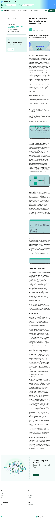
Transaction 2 (44, 121)
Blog (2, 493)
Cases (18, 10)
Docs (2, 504)
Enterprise (3, 499)
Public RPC (3, 506)
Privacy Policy (30, 504)
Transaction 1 (37, 121)
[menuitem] (12, 10)
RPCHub (2, 509)
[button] (36, 10)
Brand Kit (29, 497)
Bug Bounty (30, 495)
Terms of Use (30, 506)
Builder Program (31, 493)
